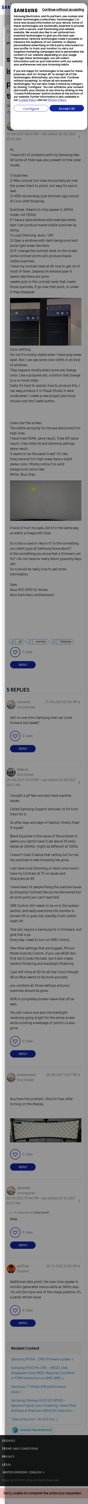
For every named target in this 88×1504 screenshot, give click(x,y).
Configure (31, 109)
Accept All (67, 109)
